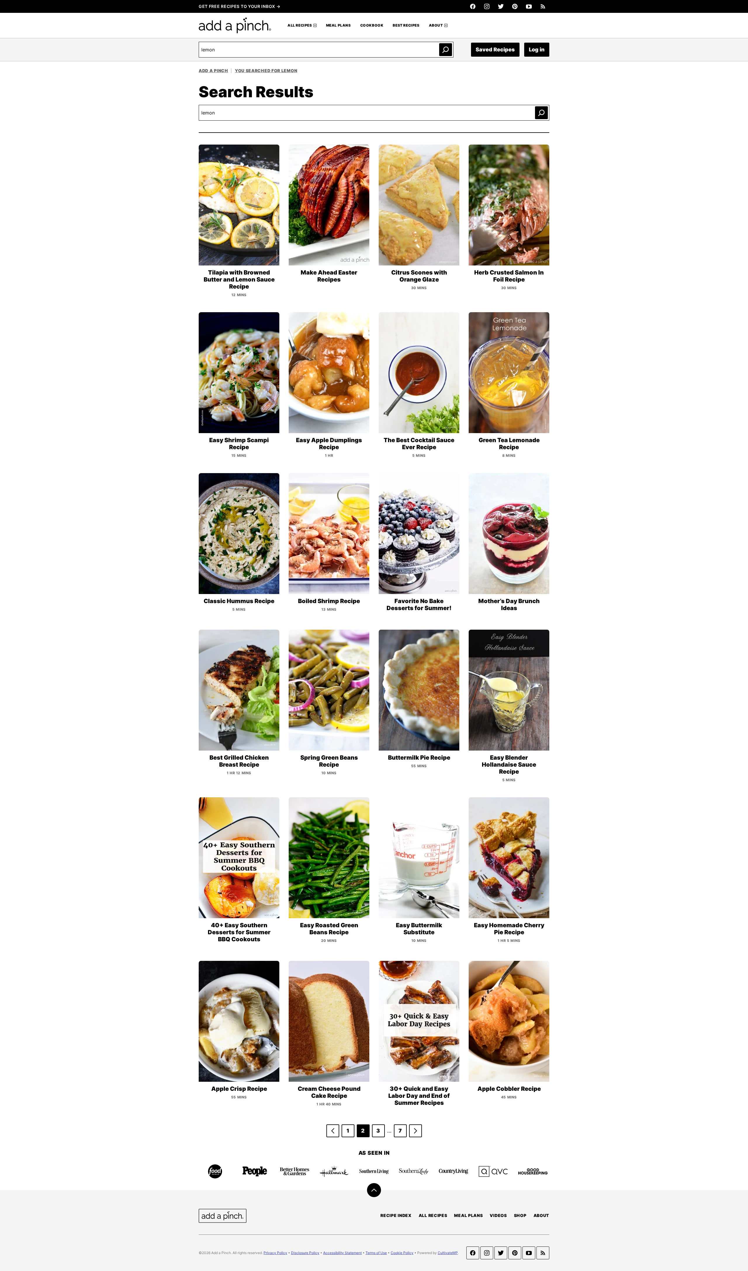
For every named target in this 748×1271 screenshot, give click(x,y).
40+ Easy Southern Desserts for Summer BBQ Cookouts (239, 932)
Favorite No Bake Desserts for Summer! (419, 605)
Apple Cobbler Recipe (509, 1088)
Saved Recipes (495, 49)
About (436, 25)
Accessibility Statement (342, 1253)
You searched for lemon (266, 70)
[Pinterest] (514, 6)
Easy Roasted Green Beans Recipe (329, 929)
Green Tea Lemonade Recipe (509, 444)
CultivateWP (448, 1253)
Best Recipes (406, 25)
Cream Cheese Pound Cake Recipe (329, 1092)
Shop (520, 1215)
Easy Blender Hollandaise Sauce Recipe (509, 764)
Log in (537, 49)
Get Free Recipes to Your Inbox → (239, 6)
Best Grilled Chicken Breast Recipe (239, 761)
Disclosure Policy (305, 1253)
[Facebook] (472, 6)
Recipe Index (395, 1215)
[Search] (445, 49)
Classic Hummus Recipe (239, 601)
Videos (498, 1215)
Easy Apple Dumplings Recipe (329, 444)
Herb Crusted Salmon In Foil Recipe (509, 276)
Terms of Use (376, 1253)
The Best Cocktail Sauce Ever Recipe (419, 444)
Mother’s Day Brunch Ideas (509, 605)
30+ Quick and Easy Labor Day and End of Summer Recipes (419, 1095)
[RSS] (542, 6)
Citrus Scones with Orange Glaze (419, 276)
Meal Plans (338, 25)
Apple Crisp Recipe (239, 1088)
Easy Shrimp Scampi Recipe (239, 444)
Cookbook (372, 25)
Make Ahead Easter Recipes (329, 276)
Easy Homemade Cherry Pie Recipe (509, 929)
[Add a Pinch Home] (235, 25)
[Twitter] (500, 6)
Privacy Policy (275, 1253)
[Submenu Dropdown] (315, 25)
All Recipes (300, 25)
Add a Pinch (213, 70)
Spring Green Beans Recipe (329, 761)
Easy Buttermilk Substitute (419, 929)
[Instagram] (486, 6)
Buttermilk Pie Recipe (419, 757)
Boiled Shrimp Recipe (329, 601)
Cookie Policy (402, 1253)
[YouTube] (528, 6)
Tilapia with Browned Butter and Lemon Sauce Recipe (239, 279)
